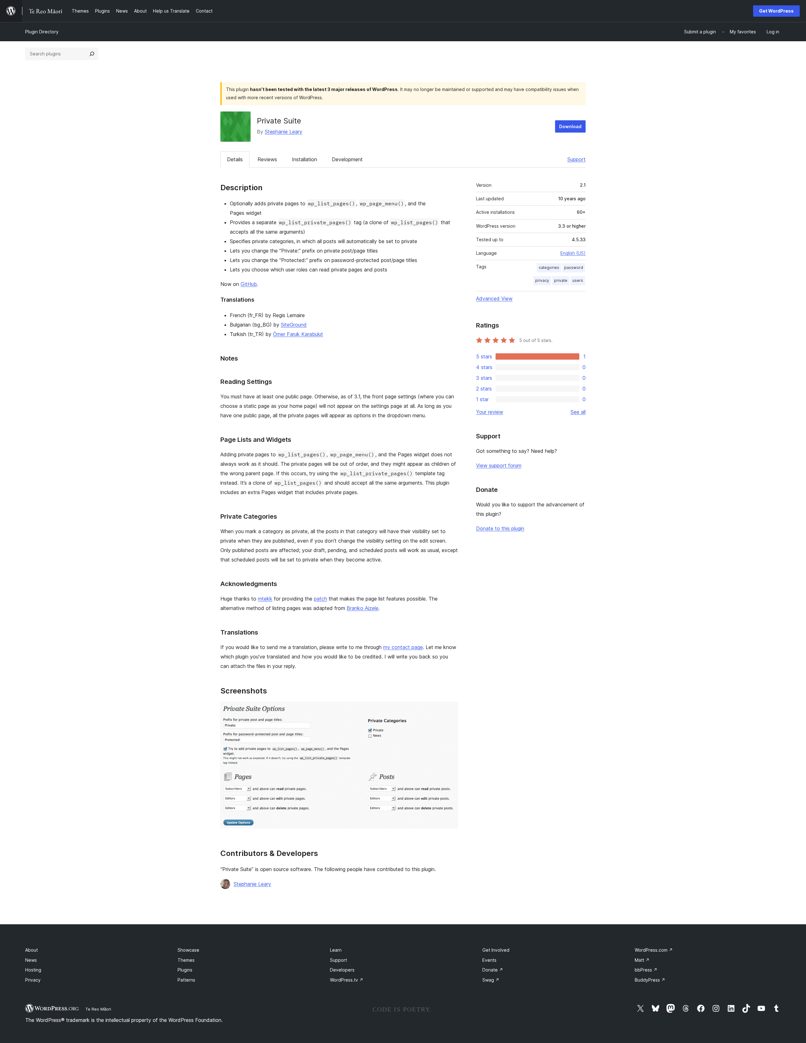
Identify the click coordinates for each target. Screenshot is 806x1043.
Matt (642, 960)
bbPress (646, 969)
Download (570, 126)
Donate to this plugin (500, 528)
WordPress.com (654, 950)
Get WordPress (776, 11)
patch (320, 599)
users (577, 280)
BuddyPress (650, 980)
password (573, 267)
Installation (304, 159)
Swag (490, 980)
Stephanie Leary (283, 131)
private (560, 280)
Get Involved (495, 950)
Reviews (267, 159)
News (31, 960)
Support (576, 159)
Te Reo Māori (98, 1009)
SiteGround (294, 325)
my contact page (403, 647)
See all (578, 412)
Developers (342, 969)
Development (347, 159)
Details (235, 159)
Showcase (188, 950)
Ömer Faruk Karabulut (298, 334)
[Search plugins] (92, 54)
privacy (542, 280)
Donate (492, 969)
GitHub (249, 284)
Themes (186, 960)
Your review (489, 412)
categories (549, 267)
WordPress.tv (346, 980)
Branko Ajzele (362, 608)
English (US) (573, 253)
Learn (336, 950)
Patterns (186, 980)
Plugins (185, 969)
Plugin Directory (42, 31)
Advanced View (494, 298)
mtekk (265, 599)
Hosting (33, 969)
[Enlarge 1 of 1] (449, 710)
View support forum (498, 465)
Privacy (33, 980)
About (31, 950)
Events (489, 960)
